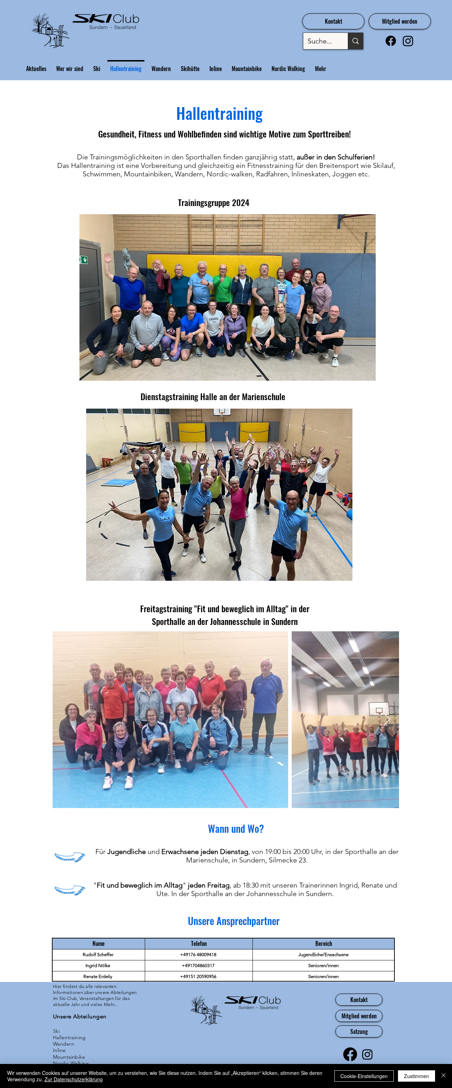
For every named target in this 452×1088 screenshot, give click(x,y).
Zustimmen (416, 1076)
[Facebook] (391, 41)
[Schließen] (443, 1076)
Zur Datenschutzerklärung (73, 1079)
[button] (219, 495)
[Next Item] (387, 720)
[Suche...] (355, 41)
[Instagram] (408, 41)
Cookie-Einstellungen (364, 1076)
